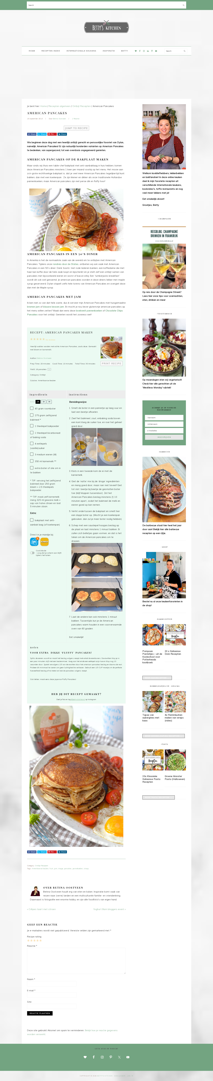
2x (44, 402)
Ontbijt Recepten (41, 866)
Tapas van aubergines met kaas (150, 718)
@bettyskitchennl (78, 699)
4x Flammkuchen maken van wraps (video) (174, 718)
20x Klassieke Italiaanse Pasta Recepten (151, 779)
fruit (51, 869)
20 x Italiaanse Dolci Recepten (173, 652)
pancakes (68, 869)
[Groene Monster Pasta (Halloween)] (175, 760)
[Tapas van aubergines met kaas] (153, 711)
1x (38, 402)
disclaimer (119, 1076)
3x (49, 402)
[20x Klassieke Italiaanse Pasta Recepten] (153, 760)
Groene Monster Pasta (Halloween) (175, 777)
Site (29, 1001)
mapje (60, 869)
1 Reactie (75, 119)
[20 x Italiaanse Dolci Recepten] (175, 635)
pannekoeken (78, 869)
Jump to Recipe (76, 128)
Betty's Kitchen (106, 27)
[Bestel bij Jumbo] (44, 542)
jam (55, 869)
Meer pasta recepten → (158, 797)
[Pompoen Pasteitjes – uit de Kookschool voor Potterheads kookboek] (153, 635)
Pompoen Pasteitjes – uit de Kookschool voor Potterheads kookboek (152, 657)
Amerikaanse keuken (40, 869)
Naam (31, 979)
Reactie (32, 945)
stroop (86, 869)
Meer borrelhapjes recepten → (163, 736)
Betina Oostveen (44, 358)
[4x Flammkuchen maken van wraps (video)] (175, 711)
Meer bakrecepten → (157, 678)
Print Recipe (111, 363)
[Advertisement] (106, 77)
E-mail (31, 990)
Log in (130, 1076)
